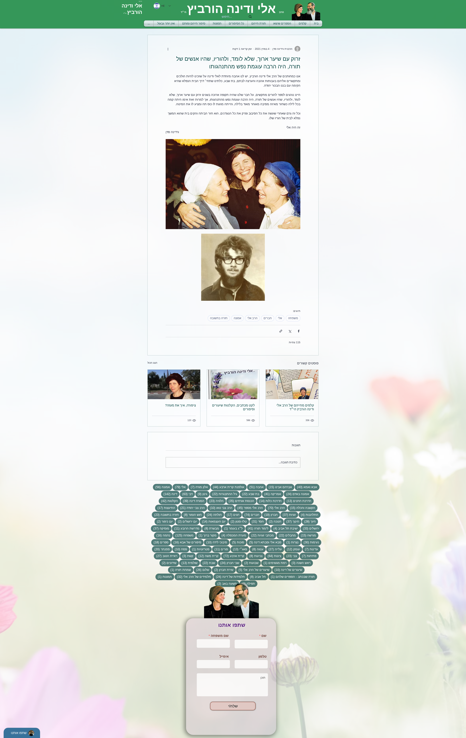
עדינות (310, 549)
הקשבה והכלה (301, 508)
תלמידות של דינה (229, 577)
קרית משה (207, 556)
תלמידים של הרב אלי (193, 577)
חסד (256, 521)
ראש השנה (300, 563)
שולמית (188, 563)
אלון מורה (198, 487)
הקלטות (168, 501)
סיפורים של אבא (186, 542)
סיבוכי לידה (215, 542)
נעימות (310, 542)
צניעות (254, 556)
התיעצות (165, 508)
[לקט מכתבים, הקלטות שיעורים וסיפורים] (233, 384)
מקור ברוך (206, 535)
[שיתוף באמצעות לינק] (281, 331)
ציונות (273, 556)
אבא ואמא (306, 487)
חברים (268, 318)
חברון (270, 515)
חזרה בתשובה (219, 318)
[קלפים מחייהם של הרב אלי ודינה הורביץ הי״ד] (292, 384)
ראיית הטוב (165, 556)
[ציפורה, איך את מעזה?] (174, 384)
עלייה (274, 549)
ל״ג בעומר (232, 528)
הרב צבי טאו (220, 508)
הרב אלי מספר (249, 508)
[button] (258, 23)
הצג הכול (152, 362)
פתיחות (308, 556)
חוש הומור (191, 515)
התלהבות (308, 515)
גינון (201, 494)
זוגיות (288, 515)
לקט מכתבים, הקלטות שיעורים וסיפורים (233, 407)
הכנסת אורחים (240, 501)
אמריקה (271, 494)
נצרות (291, 542)
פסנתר (161, 549)
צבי (290, 556)
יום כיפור (164, 521)
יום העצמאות (213, 521)
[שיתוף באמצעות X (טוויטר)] (289, 331)
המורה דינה (192, 501)
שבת (207, 563)
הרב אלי (252, 318)
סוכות (237, 542)
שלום (201, 570)
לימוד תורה (256, 528)
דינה (169, 494)
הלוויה (215, 501)
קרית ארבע (232, 556)
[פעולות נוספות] (168, 49)
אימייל (224, 656)
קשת (186, 556)
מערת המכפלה (232, 535)
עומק (292, 549)
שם (263, 635)
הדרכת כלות (269, 501)
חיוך (309, 521)
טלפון (262, 656)
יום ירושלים (186, 521)
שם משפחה (220, 635)
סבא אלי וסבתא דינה (264, 542)
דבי (186, 494)
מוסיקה (160, 528)
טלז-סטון (237, 521)
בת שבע (249, 494)
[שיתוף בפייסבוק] (298, 331)
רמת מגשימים (274, 563)
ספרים (159, 542)
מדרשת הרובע (185, 528)
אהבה (255, 487)
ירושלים (310, 528)
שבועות (250, 563)
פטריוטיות (199, 549)
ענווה (256, 549)
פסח (179, 549)
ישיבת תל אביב (284, 528)
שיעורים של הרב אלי (252, 570)
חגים (231, 515)
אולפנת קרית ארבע (227, 487)
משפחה (293, 318)
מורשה (307, 535)
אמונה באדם (296, 494)
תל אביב (257, 577)
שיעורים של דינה (287, 570)
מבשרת (210, 528)
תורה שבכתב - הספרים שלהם (291, 577)
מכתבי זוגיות (261, 535)
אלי (280, 318)
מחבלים (286, 535)
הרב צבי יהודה (191, 508)
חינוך (291, 521)
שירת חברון (222, 570)
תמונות (163, 577)
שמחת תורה (179, 570)
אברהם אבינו (279, 487)
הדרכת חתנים (297, 501)
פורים (220, 549)
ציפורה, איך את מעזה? (180, 405)
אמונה (237, 318)
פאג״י (239, 549)
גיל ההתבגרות (223, 494)
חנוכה (273, 521)
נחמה (162, 535)
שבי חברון (228, 563)
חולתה (213, 515)
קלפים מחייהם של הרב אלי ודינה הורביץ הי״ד (295, 407)
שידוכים (167, 563)
